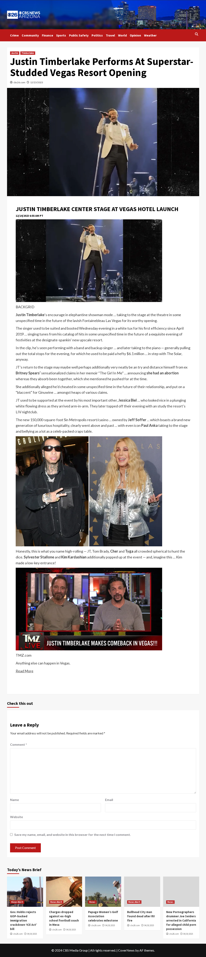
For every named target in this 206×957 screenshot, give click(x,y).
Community (30, 35)
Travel (110, 35)
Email (109, 800)
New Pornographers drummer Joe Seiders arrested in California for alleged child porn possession (181, 920)
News (92, 902)
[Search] (196, 34)
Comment (18, 744)
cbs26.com (19, 82)
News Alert (17, 902)
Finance (47, 35)
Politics (97, 35)
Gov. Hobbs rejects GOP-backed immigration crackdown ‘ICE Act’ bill (23, 920)
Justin (14, 53)
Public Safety (79, 35)
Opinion (135, 35)
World (122, 35)
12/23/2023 (36, 82)
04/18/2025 (32, 933)
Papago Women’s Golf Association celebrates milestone (103, 916)
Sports (61, 35)
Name (14, 800)
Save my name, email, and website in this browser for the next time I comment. (72, 834)
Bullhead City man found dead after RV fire (141, 916)
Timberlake (28, 53)
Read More (24, 671)
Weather (150, 35)
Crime (14, 35)
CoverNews (126, 950)
